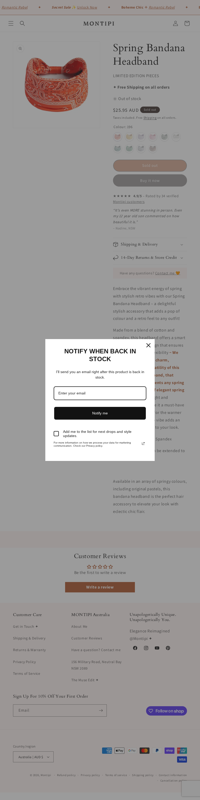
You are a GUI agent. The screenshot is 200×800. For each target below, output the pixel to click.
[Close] (148, 345)
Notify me (100, 413)
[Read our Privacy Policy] (143, 443)
